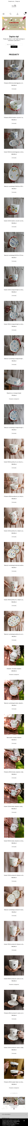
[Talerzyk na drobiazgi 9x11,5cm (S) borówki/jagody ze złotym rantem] (14, 242)
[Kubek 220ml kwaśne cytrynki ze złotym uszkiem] (14, 207)
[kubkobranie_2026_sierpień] (14, 23)
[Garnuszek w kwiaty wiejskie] (14, 724)
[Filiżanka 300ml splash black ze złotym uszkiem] (14, 1069)
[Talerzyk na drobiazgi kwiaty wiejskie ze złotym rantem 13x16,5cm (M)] (14, 690)
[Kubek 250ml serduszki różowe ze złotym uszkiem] (14, 931)
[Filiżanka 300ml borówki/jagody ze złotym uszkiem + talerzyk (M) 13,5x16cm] (14, 70)
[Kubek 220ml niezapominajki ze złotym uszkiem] (14, 276)
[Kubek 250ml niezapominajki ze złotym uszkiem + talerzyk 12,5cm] (14, 311)
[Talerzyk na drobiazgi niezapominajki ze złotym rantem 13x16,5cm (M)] (14, 345)
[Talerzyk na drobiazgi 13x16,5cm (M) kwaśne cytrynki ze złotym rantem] (14, 173)
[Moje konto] (17, 14)
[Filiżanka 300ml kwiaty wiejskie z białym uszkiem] (14, 759)
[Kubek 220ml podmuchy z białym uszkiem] (14, 518)
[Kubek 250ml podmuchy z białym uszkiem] (14, 586)
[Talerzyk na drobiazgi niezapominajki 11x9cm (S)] (14, 414)
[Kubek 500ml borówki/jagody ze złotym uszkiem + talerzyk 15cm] (14, 139)
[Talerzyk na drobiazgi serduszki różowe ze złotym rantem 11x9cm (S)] (14, 896)
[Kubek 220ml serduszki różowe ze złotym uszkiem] (14, 862)
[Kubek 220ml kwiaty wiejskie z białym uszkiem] (14, 793)
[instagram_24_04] (14, 1102)
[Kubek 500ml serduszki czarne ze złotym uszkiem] (14, 965)
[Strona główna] (14, 6)
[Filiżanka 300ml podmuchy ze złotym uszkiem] (14, 483)
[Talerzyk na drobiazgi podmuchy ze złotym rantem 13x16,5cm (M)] (14, 621)
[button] (3, 14)
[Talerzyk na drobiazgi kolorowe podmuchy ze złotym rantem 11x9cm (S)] (14, 552)
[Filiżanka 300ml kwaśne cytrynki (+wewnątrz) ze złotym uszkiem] (14, 104)
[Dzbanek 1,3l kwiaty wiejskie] (14, 655)
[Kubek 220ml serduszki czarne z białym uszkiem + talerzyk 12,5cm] (14, 1034)
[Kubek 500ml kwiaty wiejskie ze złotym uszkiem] (14, 828)
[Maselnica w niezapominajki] (14, 380)
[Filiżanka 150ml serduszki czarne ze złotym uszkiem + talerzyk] (14, 1000)
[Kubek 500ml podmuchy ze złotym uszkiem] (14, 449)
